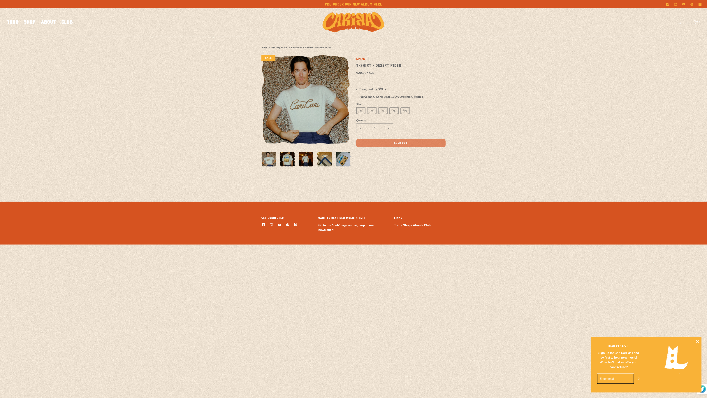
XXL (405, 110)
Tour (13, 22)
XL (394, 110)
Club (67, 22)
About (48, 22)
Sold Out (401, 143)
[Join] (639, 379)
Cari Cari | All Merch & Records (285, 47)
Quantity (361, 120)
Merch (360, 59)
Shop (30, 22)
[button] (268, 159)
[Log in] (687, 22)
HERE (378, 4)
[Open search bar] (679, 22)
